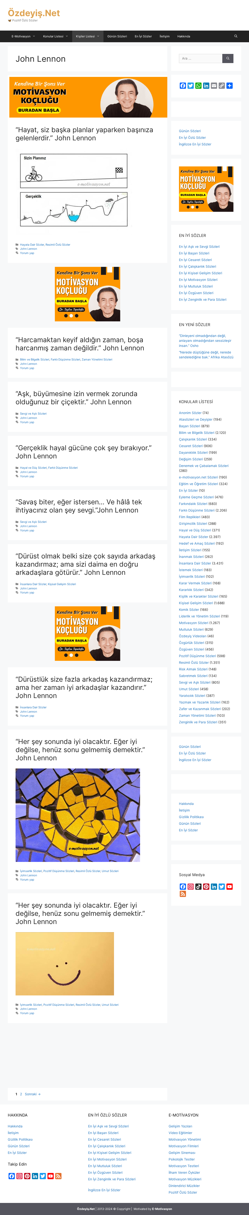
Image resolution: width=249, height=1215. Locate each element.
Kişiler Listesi (85, 36)
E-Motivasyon (21, 36)
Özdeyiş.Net (34, 13)
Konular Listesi (53, 36)
